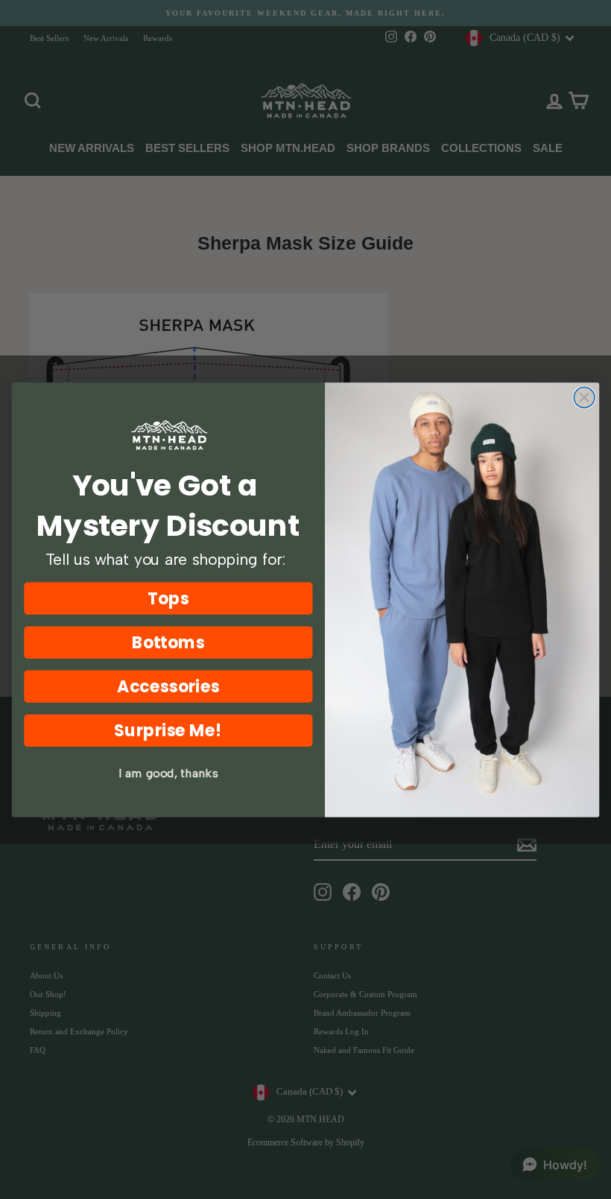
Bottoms (169, 642)
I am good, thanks (168, 773)
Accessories (168, 685)
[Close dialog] (584, 397)
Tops (168, 598)
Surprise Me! (168, 729)
